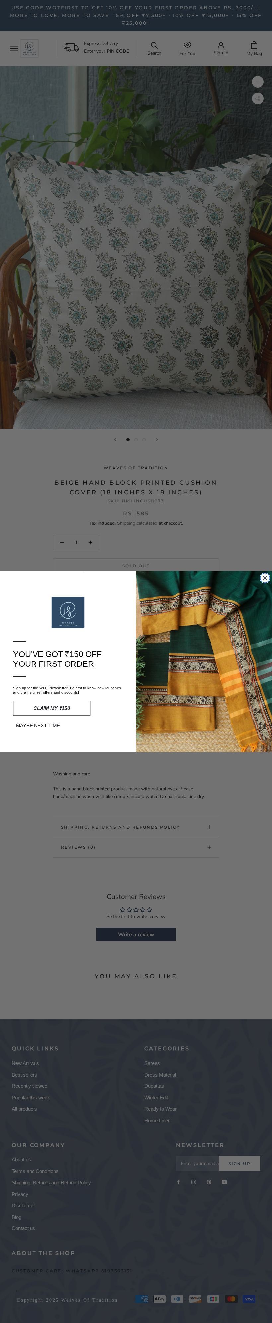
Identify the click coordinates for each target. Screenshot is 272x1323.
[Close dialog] (265, 578)
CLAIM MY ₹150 (52, 708)
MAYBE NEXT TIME (38, 725)
